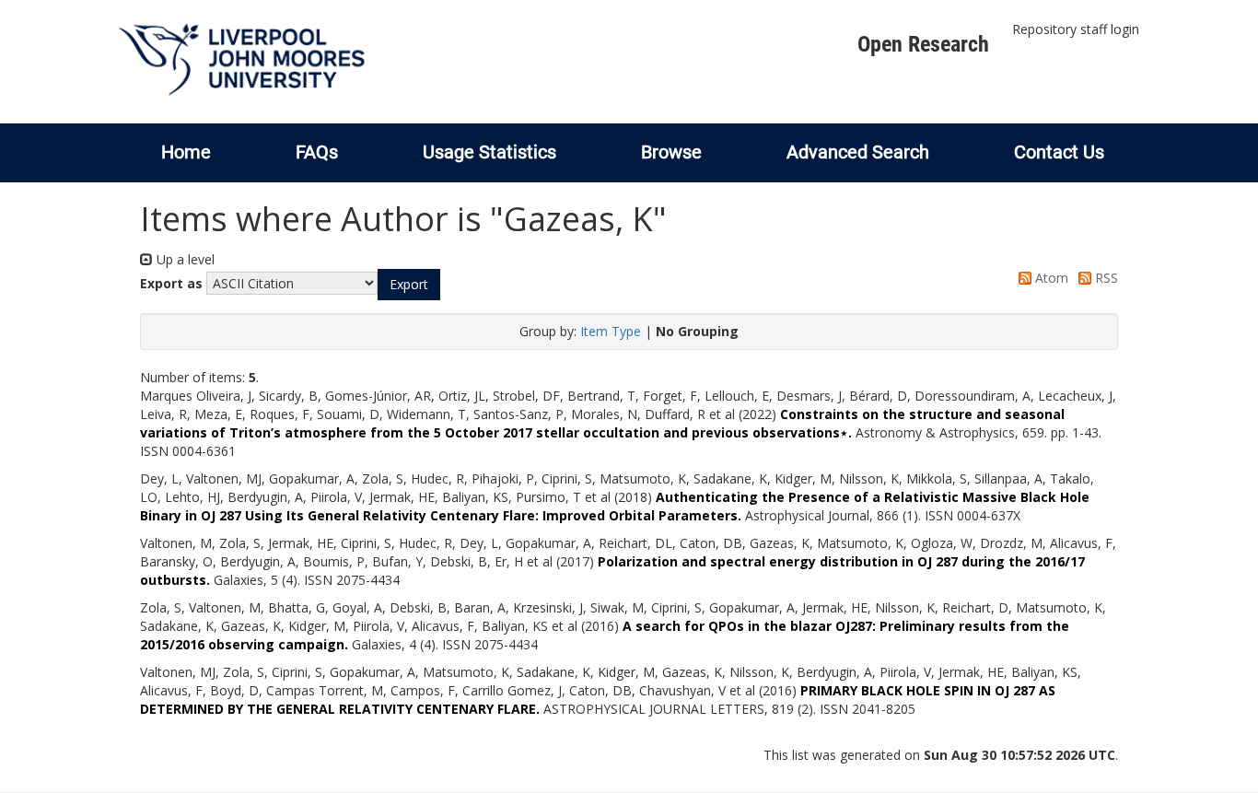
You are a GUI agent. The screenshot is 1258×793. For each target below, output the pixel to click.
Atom (1049, 277)
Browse (671, 152)
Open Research (923, 44)
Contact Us (1059, 152)
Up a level (184, 259)
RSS (1104, 277)
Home (186, 152)
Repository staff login (1075, 29)
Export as (171, 283)
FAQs (317, 152)
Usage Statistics (489, 152)
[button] (409, 284)
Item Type (610, 331)
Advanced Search (857, 152)
